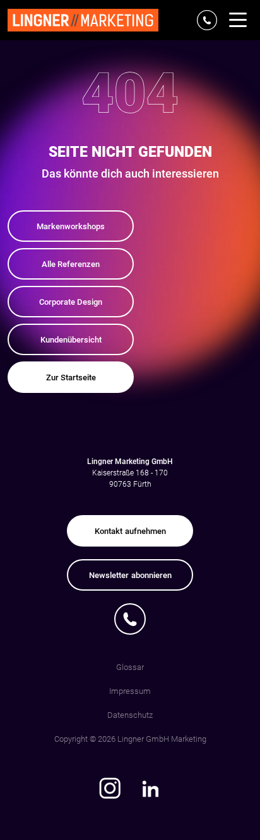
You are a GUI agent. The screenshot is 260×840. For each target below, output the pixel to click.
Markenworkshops (71, 226)
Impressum (130, 691)
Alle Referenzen (71, 264)
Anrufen (130, 619)
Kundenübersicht (71, 339)
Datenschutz (130, 715)
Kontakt (130, 531)
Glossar (130, 667)
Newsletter (130, 575)
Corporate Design (70, 302)
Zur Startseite (71, 377)
